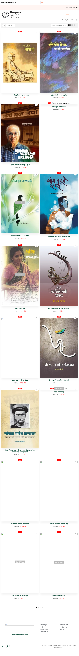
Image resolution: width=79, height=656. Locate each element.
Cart (67, 7)
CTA (63, 647)
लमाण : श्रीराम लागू (59, 392)
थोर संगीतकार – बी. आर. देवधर (20, 380)
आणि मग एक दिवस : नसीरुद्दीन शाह (59, 524)
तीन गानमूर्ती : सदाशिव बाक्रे (59, 107)
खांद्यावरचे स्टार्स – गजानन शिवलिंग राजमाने (59, 236)
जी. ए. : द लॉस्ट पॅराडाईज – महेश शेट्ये (59, 380)
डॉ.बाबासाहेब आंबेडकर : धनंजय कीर (20, 524)
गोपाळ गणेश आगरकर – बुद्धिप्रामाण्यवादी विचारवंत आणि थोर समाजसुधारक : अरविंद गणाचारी (20, 451)
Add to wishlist (36, 32)
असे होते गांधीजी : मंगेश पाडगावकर (20, 95)
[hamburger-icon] (67, 14)
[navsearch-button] (42, 2)
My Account (74, 7)
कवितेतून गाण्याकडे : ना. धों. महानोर (20, 235)
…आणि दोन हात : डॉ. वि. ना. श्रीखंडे (20, 595)
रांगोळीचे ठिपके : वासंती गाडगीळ (59, 95)
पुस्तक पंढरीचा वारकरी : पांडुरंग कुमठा (20, 165)
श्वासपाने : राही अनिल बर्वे (59, 596)
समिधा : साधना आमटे (20, 308)
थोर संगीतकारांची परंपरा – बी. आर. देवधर (58, 308)
